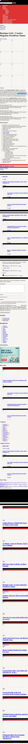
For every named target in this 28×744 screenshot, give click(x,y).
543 (8, 419)
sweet (3, 487)
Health (4, 14)
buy (3, 166)
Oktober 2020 (5, 320)
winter (10, 487)
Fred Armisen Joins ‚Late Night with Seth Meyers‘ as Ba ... (15, 671)
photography (10, 486)
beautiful (12, 482)
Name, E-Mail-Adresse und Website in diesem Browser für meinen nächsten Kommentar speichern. (13, 302)
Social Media (5, 16)
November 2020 (6, 319)
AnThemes (6, 265)
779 (8, 396)
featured (4, 484)
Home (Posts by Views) (7, 23)
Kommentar (3, 283)
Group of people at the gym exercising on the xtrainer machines (14, 693)
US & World (5, 17)
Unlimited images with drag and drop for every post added (15, 715)
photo (4, 486)
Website (1, 299)
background (7, 482)
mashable (21, 484)
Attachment (2, 305)
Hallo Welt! (5, 176)
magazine (7, 166)
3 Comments (2, 28)
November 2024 (6, 318)
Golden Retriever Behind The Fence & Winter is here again (15, 524)
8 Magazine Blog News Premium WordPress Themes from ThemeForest (17, 227)
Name (1, 294)
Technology (5, 8)
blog (1, 166)
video (6, 487)
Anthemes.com (16, 742)
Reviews (4, 7)
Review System (6, 132)
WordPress (5, 341)
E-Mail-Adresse (3, 297)
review (21, 486)
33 (2, 30)
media (25, 484)
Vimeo (6, 13)
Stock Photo (5, 5)
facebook (25, 482)
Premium (7, 11)
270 (6, 385)
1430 (4, 385)
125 (10, 419)
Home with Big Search (7, 20)
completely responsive (21, 93)
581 (8, 408)
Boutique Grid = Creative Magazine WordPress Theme (15, 585)
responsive (12, 166)
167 (10, 396)
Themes (6, 10)
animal (2, 482)
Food (4, 328)
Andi (5, 38)
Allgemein (5, 326)
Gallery (4, 6)
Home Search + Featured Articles (9, 19)
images (11, 484)
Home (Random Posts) (7, 21)
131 (10, 408)
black (15, 482)
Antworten (19, 265)
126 (1, 30)
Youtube (7, 12)
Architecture (5, 18)
